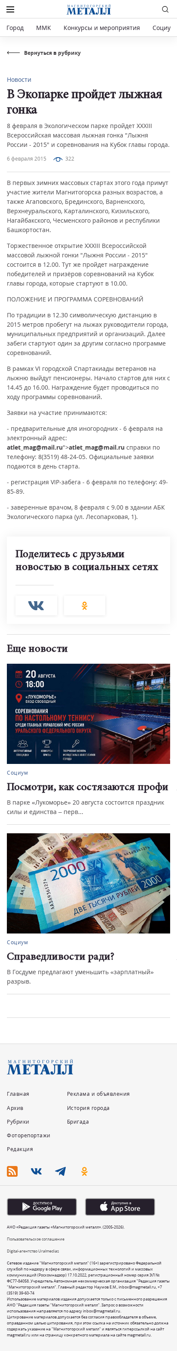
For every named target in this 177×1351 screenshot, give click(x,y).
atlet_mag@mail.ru (35, 447)
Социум (164, 28)
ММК (43, 28)
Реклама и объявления (98, 1094)
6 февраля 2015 (26, 158)
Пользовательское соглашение (35, 1239)
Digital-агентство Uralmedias (33, 1251)
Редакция (20, 1149)
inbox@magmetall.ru (137, 1287)
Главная (18, 1094)
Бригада (78, 1121)
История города (88, 1108)
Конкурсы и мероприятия (103, 28)
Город (15, 28)
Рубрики (18, 1121)
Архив (15, 1108)
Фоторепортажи (29, 1135)
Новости (19, 79)
